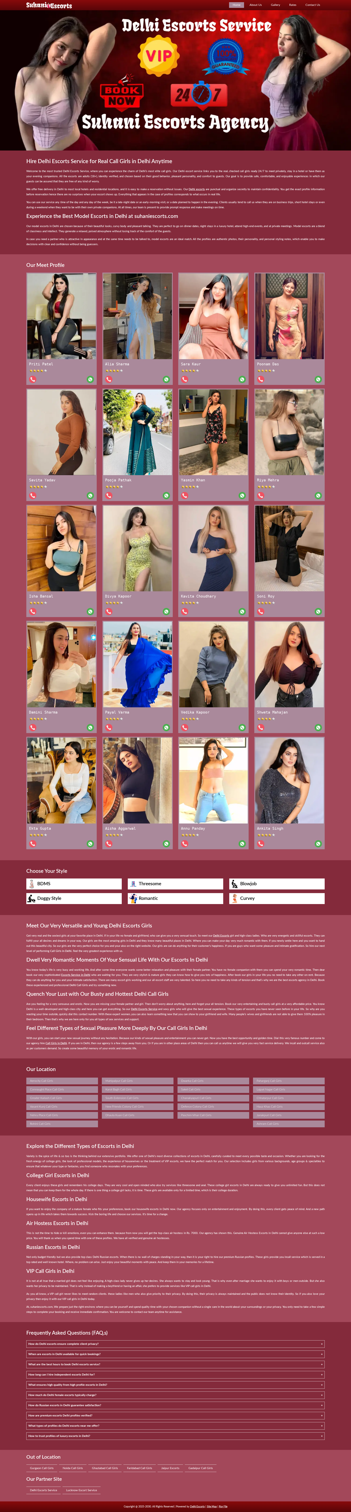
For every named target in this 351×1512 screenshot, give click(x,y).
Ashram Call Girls (268, 1123)
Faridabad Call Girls (139, 1468)
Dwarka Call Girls (192, 1080)
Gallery (275, 4)
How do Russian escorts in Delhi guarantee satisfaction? (64, 1405)
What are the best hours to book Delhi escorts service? (64, 1364)
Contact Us (312, 4)
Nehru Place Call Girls (44, 1115)
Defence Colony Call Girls (197, 1106)
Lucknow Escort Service (81, 1490)
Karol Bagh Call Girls (118, 1089)
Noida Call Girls (73, 1468)
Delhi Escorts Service (43, 1490)
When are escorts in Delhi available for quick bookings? (64, 1354)
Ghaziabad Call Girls (105, 1468)
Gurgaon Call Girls (42, 1468)
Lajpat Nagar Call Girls (271, 1089)
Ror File (223, 1506)
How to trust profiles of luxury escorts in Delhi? (59, 1436)
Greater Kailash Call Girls (46, 1098)
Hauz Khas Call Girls (270, 1106)
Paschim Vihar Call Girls (196, 1115)
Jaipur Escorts (170, 1468)
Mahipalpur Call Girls (119, 1080)
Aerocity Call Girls (41, 1080)
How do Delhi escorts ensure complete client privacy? (63, 1343)
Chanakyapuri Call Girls (196, 1098)
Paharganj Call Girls (269, 1080)
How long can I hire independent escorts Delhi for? (61, 1374)
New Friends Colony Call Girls (124, 1106)
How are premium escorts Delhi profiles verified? (60, 1415)
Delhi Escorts (197, 1506)
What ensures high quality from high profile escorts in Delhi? (67, 1384)
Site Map (212, 1506)
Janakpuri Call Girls (269, 1115)
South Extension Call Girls (122, 1098)
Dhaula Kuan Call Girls (119, 1115)
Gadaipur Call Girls (200, 1468)
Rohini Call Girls (40, 1123)
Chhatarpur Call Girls (270, 1098)
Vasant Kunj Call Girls (43, 1106)
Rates (292, 4)
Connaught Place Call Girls (47, 1089)
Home (236, 4)
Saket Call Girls (190, 1089)
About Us (256, 4)
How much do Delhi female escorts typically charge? (62, 1395)
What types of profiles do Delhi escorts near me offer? (63, 1425)
